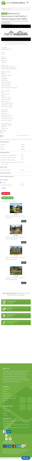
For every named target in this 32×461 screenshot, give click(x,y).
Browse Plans (6, 389)
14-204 (16, 255)
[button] (6, 385)
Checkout (5, 415)
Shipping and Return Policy (9, 395)
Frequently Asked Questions (9, 398)
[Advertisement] (16, 346)
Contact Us (5, 400)
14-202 (16, 214)
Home (3, 9)
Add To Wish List (7, 198)
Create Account (6, 410)
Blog (4, 402)
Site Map (24, 451)
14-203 (16, 235)
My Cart (5, 412)
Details (23, 221)
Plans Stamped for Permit (12, 322)
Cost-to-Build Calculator (11, 302)
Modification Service (11, 315)
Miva (21, 452)
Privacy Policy (6, 393)
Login (4, 408)
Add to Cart (5, 193)
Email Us (5, 429)
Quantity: (3, 188)
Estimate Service (10, 308)
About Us (5, 391)
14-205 (16, 276)
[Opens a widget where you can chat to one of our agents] (25, 458)
